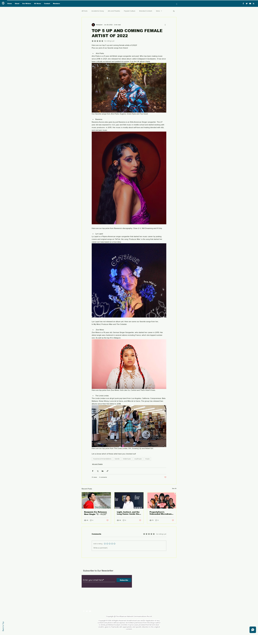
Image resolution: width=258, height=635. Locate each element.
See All (174, 488)
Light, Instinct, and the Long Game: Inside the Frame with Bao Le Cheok (128, 513)
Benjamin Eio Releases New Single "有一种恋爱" (95, 513)
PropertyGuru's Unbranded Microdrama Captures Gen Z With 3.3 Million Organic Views (162, 513)
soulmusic (138, 459)
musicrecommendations (102, 459)
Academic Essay (98, 11)
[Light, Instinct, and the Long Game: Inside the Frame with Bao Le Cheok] (129, 500)
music (147, 459)
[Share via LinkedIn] (103, 471)
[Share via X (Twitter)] (98, 471)
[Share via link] (107, 471)
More (158, 11)
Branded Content (145, 11)
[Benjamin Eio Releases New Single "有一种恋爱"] (96, 500)
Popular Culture (129, 11)
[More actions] (165, 25)
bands (117, 459)
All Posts (84, 11)
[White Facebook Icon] (84, 611)
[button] (176, 3)
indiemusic (127, 459)
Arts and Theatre (114, 11)
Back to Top (3, 626)
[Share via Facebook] (93, 471)
